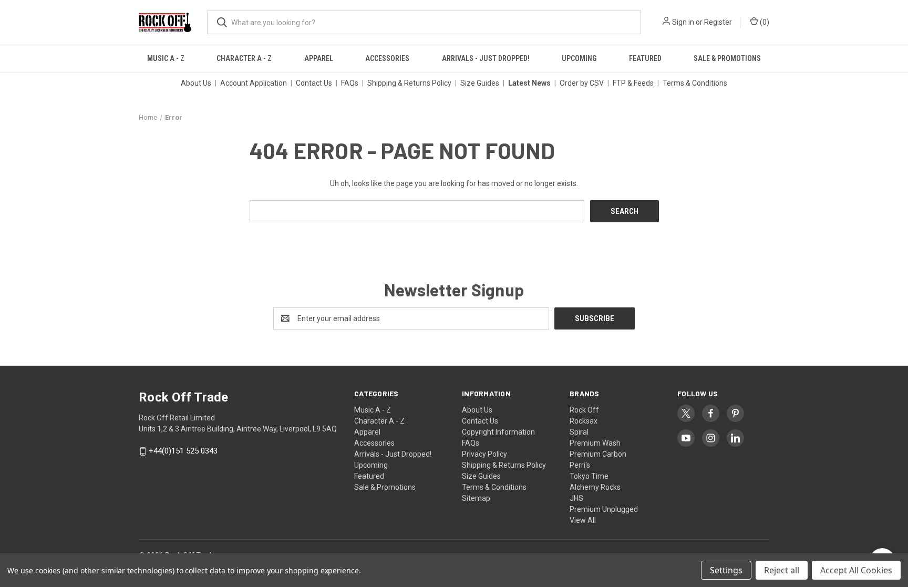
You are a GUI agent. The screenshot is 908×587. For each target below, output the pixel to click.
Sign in (683, 22)
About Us (196, 83)
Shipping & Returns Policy (409, 83)
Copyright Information (498, 432)
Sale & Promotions (727, 58)
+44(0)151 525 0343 (183, 451)
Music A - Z (165, 58)
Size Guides (479, 83)
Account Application (253, 83)
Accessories (387, 58)
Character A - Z (244, 58)
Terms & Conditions (695, 83)
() (763, 22)
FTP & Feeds (633, 83)
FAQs (349, 83)
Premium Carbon (598, 454)
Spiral (579, 432)
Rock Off (584, 410)
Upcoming (579, 58)
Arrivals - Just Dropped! (486, 58)
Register (718, 22)
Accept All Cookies (856, 570)
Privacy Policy (484, 454)
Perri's (580, 465)
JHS (576, 498)
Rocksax (583, 421)
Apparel (318, 58)
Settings (726, 570)
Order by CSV (582, 83)
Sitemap (476, 498)
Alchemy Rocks (595, 487)
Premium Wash (595, 443)
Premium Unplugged (604, 509)
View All (583, 520)
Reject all (781, 570)
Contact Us (314, 83)
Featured (645, 58)
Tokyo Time (589, 476)
